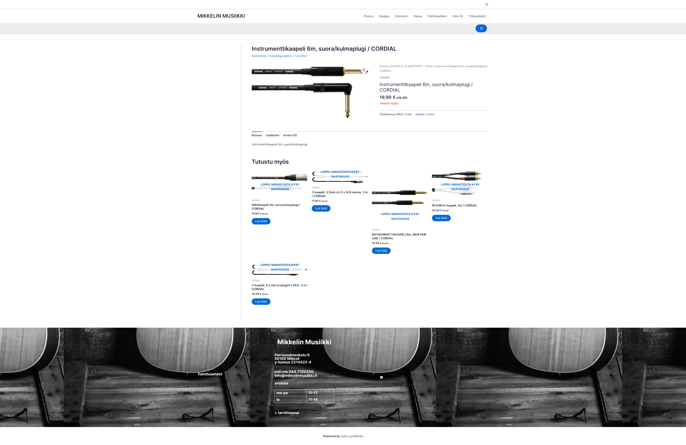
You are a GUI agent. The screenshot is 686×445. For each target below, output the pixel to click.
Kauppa (384, 16)
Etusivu (369, 16)
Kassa (418, 16)
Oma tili (458, 16)
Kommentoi (259, 56)
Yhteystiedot (477, 16)
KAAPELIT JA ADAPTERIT (406, 66)
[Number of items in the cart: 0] (481, 28)
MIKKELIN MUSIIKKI (221, 16)
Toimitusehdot (437, 16)
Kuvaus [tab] (257, 135)
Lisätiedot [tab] (272, 135)
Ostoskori (401, 16)
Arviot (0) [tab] (290, 135)
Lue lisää (261, 221)
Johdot (428, 66)
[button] (487, 4)
